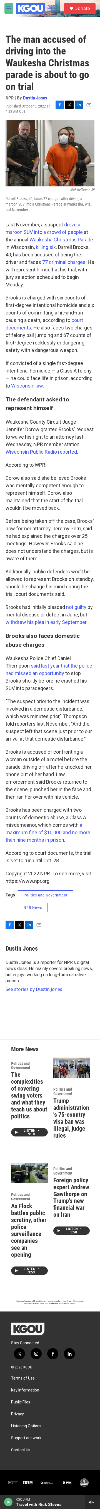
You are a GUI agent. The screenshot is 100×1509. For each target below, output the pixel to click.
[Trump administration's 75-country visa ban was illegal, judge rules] (71, 1068)
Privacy (17, 1414)
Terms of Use (23, 1378)
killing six (46, 247)
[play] (8, 1502)
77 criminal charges (64, 262)
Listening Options (26, 1426)
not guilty (76, 607)
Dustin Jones (35, 98)
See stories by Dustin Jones (34, 989)
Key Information (25, 1390)
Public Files (20, 1402)
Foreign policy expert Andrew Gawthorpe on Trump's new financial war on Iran (71, 1197)
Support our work (26, 1438)
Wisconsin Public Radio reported (41, 452)
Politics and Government (46, 895)
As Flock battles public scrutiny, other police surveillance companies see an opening (28, 1230)
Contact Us (20, 1450)
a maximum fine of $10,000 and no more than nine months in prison (48, 832)
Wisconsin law (27, 386)
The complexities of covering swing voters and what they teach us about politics (29, 1095)
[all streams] (92, 1502)
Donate (82, 8)
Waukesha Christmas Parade (61, 240)
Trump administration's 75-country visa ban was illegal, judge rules (71, 1118)
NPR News (33, 907)
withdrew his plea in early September (46, 622)
